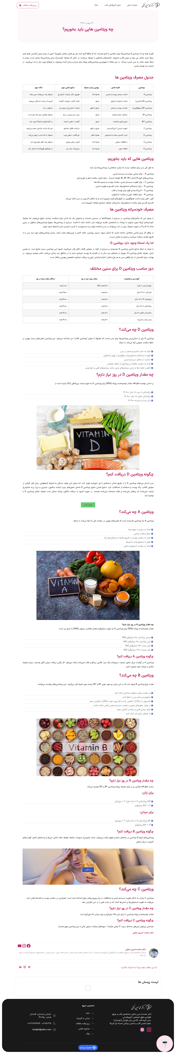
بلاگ (96, 5)
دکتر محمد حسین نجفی (143, 932)
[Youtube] (20, 946)
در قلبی (88, 869)
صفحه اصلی (132, 5)
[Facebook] (29, 946)
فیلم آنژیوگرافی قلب (112, 5)
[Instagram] (24, 946)
